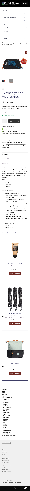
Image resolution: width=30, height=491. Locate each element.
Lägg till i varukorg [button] (15, 273)
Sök (15, 488)
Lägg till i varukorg (14, 121)
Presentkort (14, 31)
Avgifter (14, 10)
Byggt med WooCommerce (14, 482)
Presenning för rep (21, 144)
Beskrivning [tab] (5, 154)
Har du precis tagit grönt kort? (14, 17)
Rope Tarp (23, 145)
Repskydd (18, 145)
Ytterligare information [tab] (8, 159)
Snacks (14, 34)
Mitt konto (5, 488)
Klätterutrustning (15, 28)
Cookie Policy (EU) (6, 443)
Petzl (15, 144)
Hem (4, 43)
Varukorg (23, 487)
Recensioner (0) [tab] (5, 163)
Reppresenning (11, 145)
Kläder (14, 24)
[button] (26, 52)
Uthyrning (14, 38)
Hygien (14, 20)
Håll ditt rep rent (10, 144)
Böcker (14, 13)
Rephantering (18, 43)
